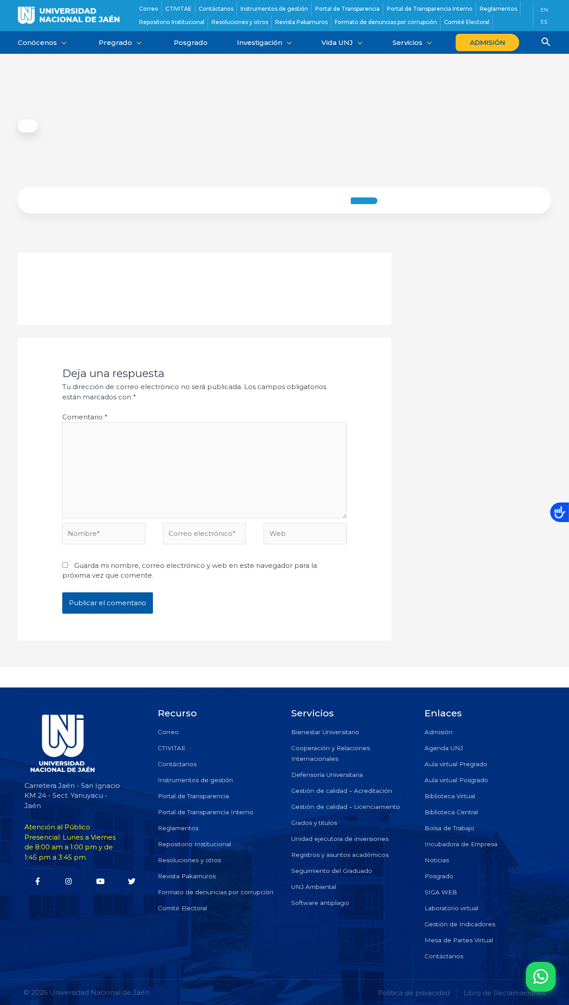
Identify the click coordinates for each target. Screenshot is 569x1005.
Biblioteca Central (451, 812)
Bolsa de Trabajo (449, 828)
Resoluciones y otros (189, 860)
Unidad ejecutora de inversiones (340, 838)
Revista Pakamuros (187, 876)
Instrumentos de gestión (195, 780)
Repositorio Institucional (194, 844)
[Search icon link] (546, 43)
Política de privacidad (414, 993)
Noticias (437, 860)
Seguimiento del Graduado (331, 870)
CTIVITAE (171, 748)
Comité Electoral (182, 908)
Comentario (85, 417)
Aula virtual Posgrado (456, 780)
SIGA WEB (441, 892)
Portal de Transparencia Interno (205, 812)
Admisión (439, 732)
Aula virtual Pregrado (456, 764)
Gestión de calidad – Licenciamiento (345, 806)
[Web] (305, 535)
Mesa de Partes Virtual (459, 940)
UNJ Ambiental (313, 886)
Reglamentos (178, 828)
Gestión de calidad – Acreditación (341, 790)
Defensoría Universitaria (327, 774)
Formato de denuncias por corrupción (215, 892)
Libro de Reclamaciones (504, 993)
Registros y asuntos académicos (340, 854)
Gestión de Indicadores (460, 924)
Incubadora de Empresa (461, 844)
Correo (168, 732)
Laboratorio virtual (451, 908)
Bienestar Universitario (325, 732)
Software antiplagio (320, 902)
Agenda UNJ (444, 748)
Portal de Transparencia (193, 796)
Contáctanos (177, 764)
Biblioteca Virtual (450, 796)
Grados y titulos (314, 822)
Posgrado (439, 876)
